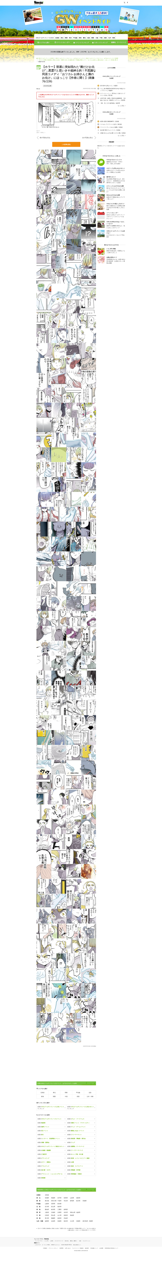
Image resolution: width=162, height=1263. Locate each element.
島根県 (72, 1215)
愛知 (84, 38)
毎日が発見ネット (77, 1244)
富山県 (53, 1206)
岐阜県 (53, 1209)
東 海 (38, 1209)
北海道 (57, 38)
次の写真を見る (87, 138)
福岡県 (47, 1221)
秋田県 (66, 1198)
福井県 (59, 1206)
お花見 (51, 1240)
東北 (62, 38)
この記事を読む (66, 144)
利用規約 (45, 1248)
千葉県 (59, 1201)
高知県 (66, 1218)
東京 (70, 38)
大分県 (72, 1221)
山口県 (59, 1215)
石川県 (47, 1206)
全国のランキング (51, 1107)
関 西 (38, 1212)
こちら (43, 96)
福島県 (78, 1198)
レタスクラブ (38, 1244)
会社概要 (101, 1248)
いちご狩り (46, 1240)
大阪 (97, 38)
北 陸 (38, 1206)
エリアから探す (44, 42)
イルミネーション (86, 1240)
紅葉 (80, 1240)
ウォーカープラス (38, 1240)
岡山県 (53, 1215)
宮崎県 (78, 1221)
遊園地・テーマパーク (118, 42)
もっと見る (121, 105)
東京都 (47, 1201)
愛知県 (47, 1209)
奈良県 (66, 1212)
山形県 (72, 1198)
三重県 (59, 1209)
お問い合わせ (68, 1248)
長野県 (53, 1203)
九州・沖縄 (111, 38)
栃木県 (78, 1201)
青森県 (53, 1198)
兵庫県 (59, 1212)
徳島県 (59, 1218)
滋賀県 (78, 1212)
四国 (105, 38)
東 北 (38, 1198)
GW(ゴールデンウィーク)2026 (45, 38)
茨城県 (85, 1201)
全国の (50, 1119)
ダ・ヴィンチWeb (46, 1244)
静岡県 (66, 1209)
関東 (66, 38)
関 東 (38, 1201)
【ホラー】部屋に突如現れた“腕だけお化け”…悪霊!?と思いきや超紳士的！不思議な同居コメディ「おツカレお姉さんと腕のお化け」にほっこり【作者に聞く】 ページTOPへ (66, 1229)
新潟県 (59, 1203)
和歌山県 (72, 1212)
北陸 (88, 38)
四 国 (38, 1218)
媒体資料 (87, 1248)
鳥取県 (66, 1215)
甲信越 (75, 38)
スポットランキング (101, 42)
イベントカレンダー (63, 42)
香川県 (47, 1218)
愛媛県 (53, 1218)
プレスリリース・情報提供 (77, 1248)
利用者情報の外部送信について (111, 1248)
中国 (101, 38)
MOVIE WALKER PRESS (66, 1244)
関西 (92, 38)
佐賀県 (53, 1221)
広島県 (47, 1215)
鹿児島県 (85, 1221)
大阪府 (47, 1212)
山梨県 (47, 1203)
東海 (80, 38)
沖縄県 (91, 1221)
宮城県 (47, 1198)
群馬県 (72, 1201)
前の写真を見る (45, 138)
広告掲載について (94, 1248)
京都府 (53, 1212)
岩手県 (59, 1198)
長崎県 (59, 1221)
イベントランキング (82, 42)
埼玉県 (66, 1201)
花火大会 (67, 1240)
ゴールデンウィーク (59, 1240)
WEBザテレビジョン (55, 1244)
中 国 (38, 1215)
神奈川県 (53, 1201)
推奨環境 (61, 1248)
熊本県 (66, 1221)
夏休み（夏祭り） (74, 1240)
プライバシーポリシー (53, 1248)
